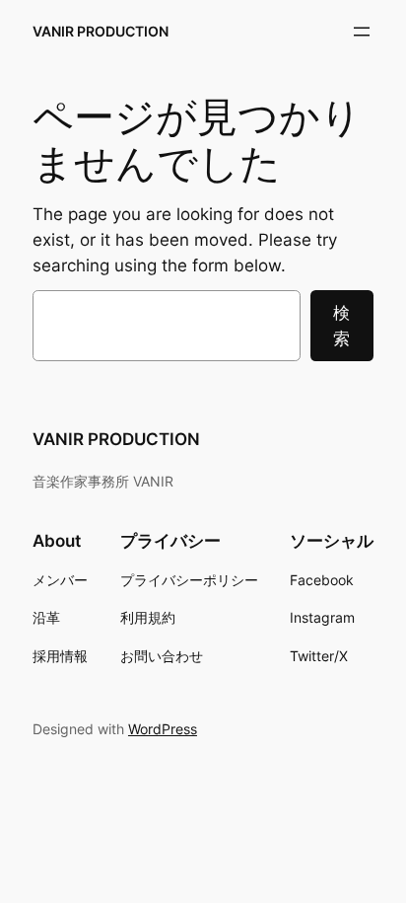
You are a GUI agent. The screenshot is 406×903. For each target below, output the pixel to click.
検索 (341, 325)
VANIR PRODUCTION (101, 31)
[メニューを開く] (361, 31)
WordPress (162, 728)
